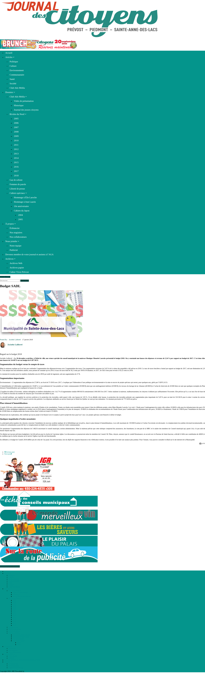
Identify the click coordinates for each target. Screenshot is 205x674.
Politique (14, 61)
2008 (16, 131)
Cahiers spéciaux (17, 193)
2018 (16, 175)
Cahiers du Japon (21, 210)
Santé (12, 79)
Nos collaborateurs (18, 237)
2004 (20, 215)
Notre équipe (15, 245)
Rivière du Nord (17, 114)
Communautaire (17, 74)
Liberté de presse (17, 188)
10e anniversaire (21, 206)
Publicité (14, 250)
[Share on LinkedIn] (1, 448)
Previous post (10, 452)
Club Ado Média (17, 88)
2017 (16, 171)
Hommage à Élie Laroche (25, 197)
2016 (16, 167)
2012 (16, 149)
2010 (16, 140)
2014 (16, 158)
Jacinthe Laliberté (15, 340)
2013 (16, 153)
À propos (9, 223)
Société (13, 83)
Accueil (8, 53)
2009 (16, 136)
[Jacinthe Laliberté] (2, 345)
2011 (16, 145)
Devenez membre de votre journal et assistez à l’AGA (29, 254)
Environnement (17, 70)
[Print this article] (7, 448)
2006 (16, 123)
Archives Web (16, 263)
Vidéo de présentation (24, 101)
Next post (7, 454)
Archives (9, 259)
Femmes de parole (18, 184)
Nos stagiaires (16, 232)
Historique (18, 105)
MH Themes (30, 671)
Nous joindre (11, 241)
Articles (8, 57)
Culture (13, 66)
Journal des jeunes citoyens (26, 110)
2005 (16, 118)
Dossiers (9, 92)
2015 (16, 162)
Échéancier (15, 228)
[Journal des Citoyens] (102, 19)
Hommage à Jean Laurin (25, 202)
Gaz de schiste (16, 180)
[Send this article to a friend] (6, 448)
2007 (16, 127)
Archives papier (17, 267)
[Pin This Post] (3, 448)
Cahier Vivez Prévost (19, 272)
